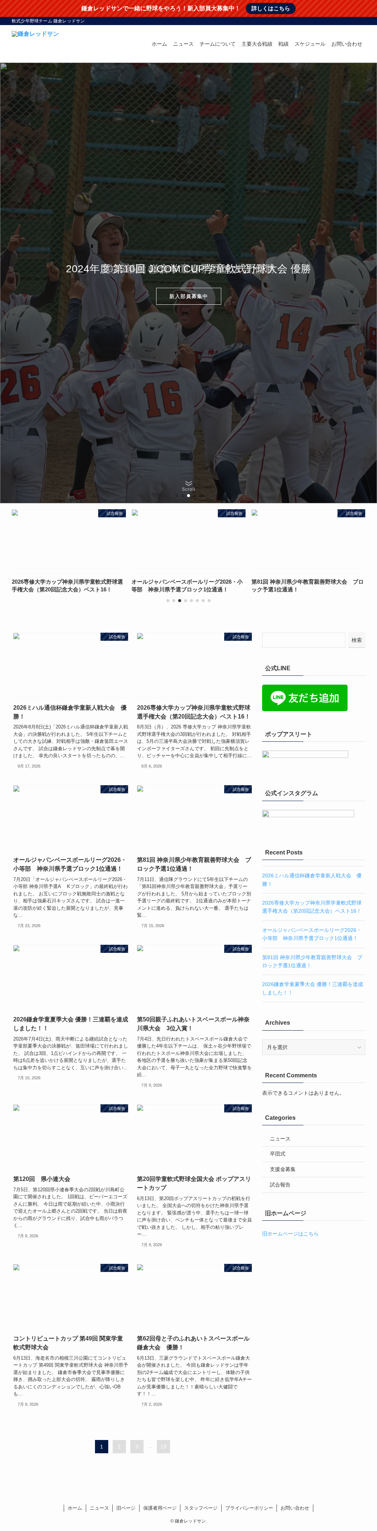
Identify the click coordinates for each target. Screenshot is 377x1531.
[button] (176, 495)
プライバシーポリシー (249, 1508)
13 (163, 1447)
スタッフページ (201, 1508)
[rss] (351, 21)
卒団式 (277, 1154)
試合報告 (280, 1185)
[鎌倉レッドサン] (35, 44)
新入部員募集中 (188, 296)
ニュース (280, 1139)
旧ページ (125, 1508)
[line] (341, 21)
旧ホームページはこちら (290, 1234)
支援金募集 (283, 1169)
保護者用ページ (160, 1508)
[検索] (360, 21)
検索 (357, 640)
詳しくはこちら (270, 8)
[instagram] (332, 21)
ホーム (75, 1508)
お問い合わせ (295, 1508)
